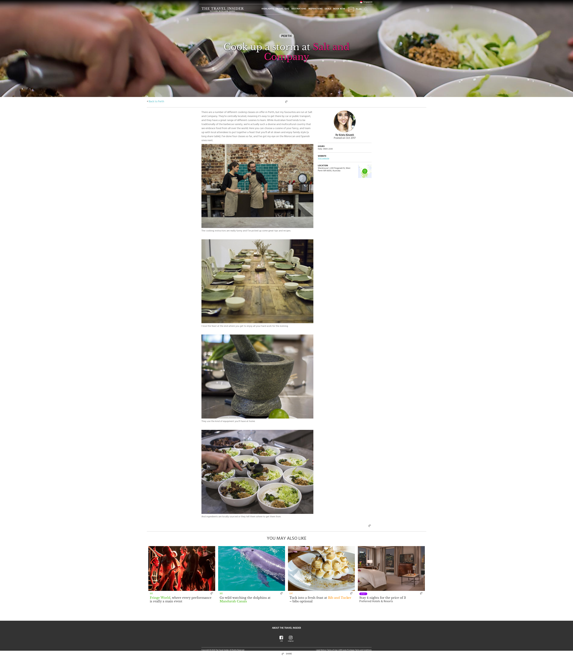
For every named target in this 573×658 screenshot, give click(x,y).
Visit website (323, 158)
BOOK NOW (339, 9)
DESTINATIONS (299, 9)
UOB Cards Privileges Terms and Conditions (355, 650)
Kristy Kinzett (346, 135)
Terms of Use (332, 650)
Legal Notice (321, 650)
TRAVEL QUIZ (282, 9)
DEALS (328, 9)
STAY (363, 594)
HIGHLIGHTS (268, 9)
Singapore (367, 2)
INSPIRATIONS (315, 9)
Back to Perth (156, 101)
